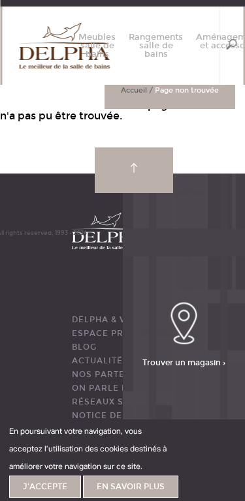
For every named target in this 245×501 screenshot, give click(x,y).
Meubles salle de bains (97, 46)
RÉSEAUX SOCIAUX (115, 401)
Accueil (134, 90)
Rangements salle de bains (156, 46)
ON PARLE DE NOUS (117, 388)
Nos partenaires (116, 374)
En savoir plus (131, 486)
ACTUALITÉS (100, 360)
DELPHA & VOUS (108, 319)
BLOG (84, 347)
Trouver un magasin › (183, 362)
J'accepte (45, 486)
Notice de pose (111, 415)
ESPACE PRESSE (109, 333)
